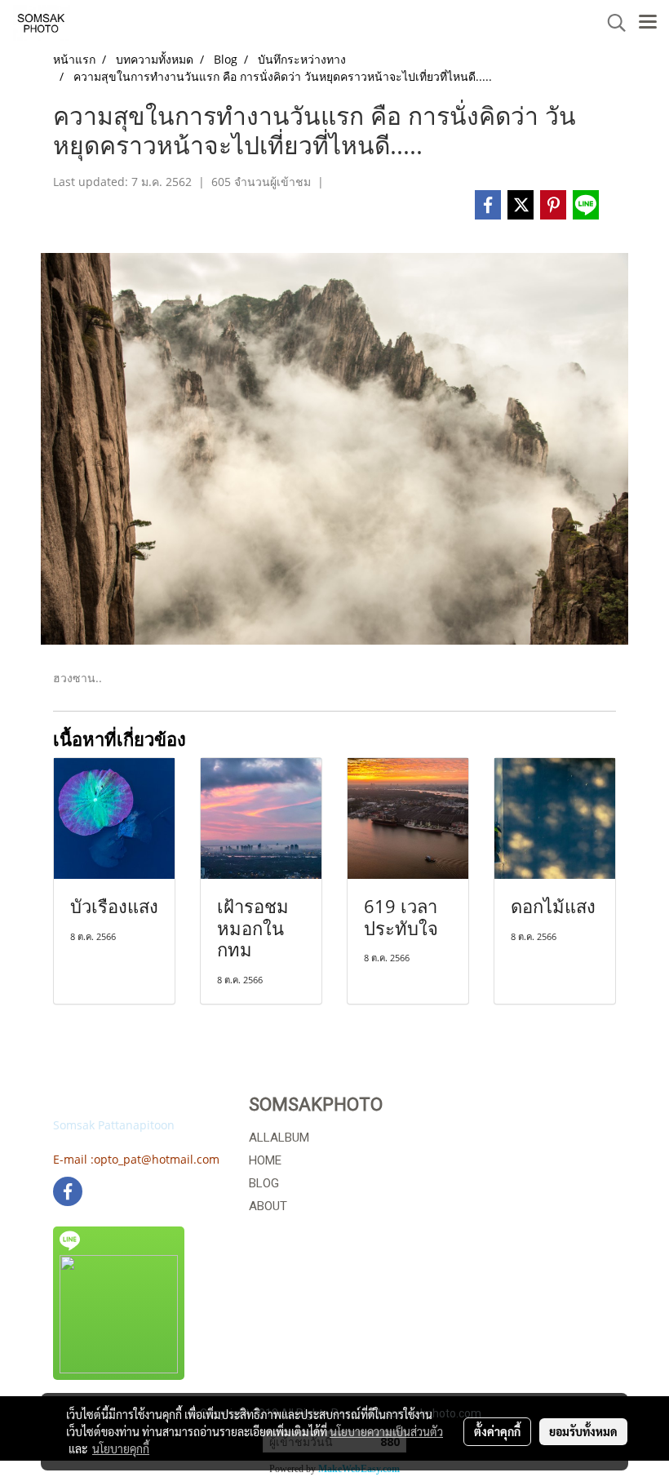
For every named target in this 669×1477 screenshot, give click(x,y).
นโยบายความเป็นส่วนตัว (386, 1431)
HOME (265, 1160)
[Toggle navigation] (648, 23)
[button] (611, 23)
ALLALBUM (279, 1137)
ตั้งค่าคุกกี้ (497, 1431)
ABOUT (268, 1206)
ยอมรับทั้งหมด (583, 1431)
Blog (264, 1183)
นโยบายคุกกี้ (120, 1448)
